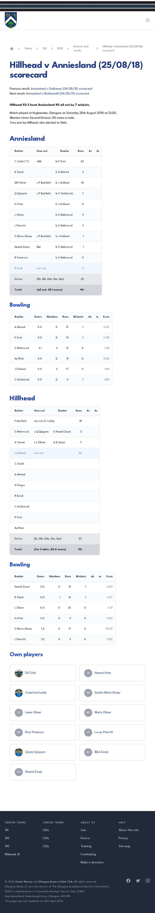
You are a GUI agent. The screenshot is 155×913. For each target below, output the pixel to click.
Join (83, 830)
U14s (46, 838)
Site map (124, 846)
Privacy (123, 838)
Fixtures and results (80, 48)
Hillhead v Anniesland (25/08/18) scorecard (122, 48)
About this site (128, 830)
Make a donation (92, 862)
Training (86, 846)
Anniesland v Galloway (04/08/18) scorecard (61, 88)
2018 (60, 48)
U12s (46, 846)
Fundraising (88, 854)
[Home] (12, 49)
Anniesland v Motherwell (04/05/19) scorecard (57, 93)
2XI (45, 48)
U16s (46, 830)
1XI (6, 830)
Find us (85, 838)
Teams (28, 48)
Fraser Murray (24, 881)
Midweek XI (12, 854)
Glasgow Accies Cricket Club (55, 881)
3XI (7, 846)
